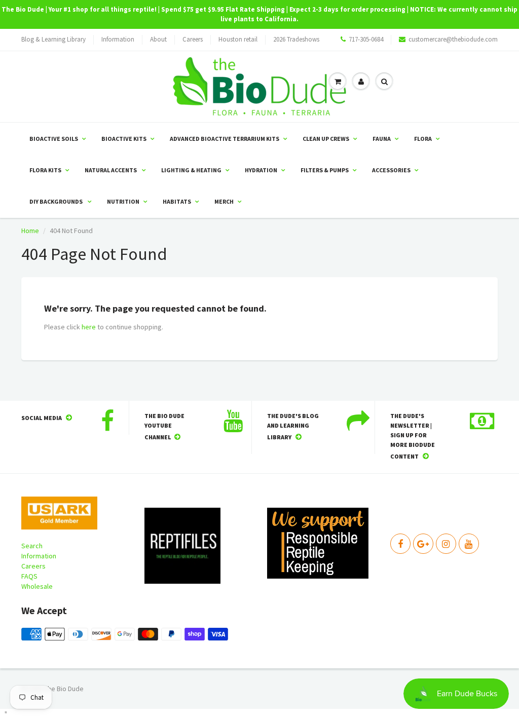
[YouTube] (469, 544)
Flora (423, 138)
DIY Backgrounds (56, 201)
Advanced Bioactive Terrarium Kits (224, 138)
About (158, 39)
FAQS (29, 576)
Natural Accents (111, 170)
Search (32, 545)
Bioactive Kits (123, 138)
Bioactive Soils (53, 138)
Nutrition (123, 201)
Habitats (177, 201)
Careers (192, 39)
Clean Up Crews (326, 138)
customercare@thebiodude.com (453, 39)
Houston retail (237, 39)
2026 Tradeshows (296, 39)
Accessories (391, 170)
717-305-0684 (366, 39)
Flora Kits (45, 170)
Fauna (382, 138)
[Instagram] (446, 544)
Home (30, 230)
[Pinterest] (423, 544)
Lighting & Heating (191, 170)
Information (117, 39)
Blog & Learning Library (53, 39)
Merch (224, 201)
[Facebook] (400, 544)
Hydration (261, 170)
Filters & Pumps (325, 170)
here (89, 326)
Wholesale (37, 586)
